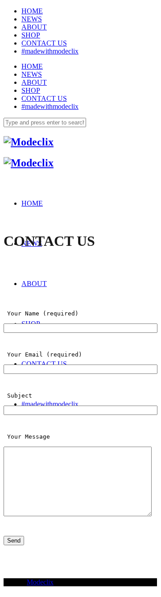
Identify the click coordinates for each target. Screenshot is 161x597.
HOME (32, 11)
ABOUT (34, 27)
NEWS (31, 19)
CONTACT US (44, 43)
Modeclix (40, 582)
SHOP (30, 35)
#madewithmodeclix (49, 51)
